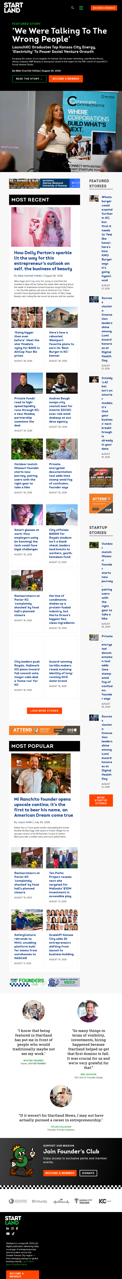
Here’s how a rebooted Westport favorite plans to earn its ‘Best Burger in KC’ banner (61, 344)
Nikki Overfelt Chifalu (30, 275)
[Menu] (81, 7)
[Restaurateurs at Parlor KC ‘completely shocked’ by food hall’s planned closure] (27, 580)
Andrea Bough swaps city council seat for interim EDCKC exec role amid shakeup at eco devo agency (60, 410)
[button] (73, 8)
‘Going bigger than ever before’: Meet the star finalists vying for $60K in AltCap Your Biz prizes (27, 344)
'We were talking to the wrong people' (59, 35)
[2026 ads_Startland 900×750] (101, 477)
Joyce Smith (25, 822)
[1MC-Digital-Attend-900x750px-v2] (101, 503)
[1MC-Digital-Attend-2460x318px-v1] (44, 730)
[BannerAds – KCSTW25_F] (44, 183)
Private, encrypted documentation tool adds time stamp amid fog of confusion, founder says (60, 476)
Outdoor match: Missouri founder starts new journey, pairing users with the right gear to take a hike (26, 476)
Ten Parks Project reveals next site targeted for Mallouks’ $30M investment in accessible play (60, 885)
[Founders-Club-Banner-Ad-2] (44, 982)
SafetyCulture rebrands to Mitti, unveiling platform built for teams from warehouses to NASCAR (25, 947)
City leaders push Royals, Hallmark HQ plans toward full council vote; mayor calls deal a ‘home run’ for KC (27, 673)
